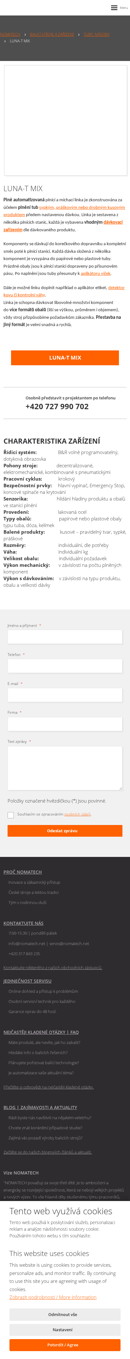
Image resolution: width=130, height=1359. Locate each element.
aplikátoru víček (95, 273)
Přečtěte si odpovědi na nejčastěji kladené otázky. (48, 1087)
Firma (15, 712)
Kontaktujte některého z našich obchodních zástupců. (52, 967)
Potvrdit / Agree (63, 1345)
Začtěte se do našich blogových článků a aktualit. (47, 1152)
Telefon (16, 654)
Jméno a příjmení (24, 625)
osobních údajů (77, 814)
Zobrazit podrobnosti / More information (53, 1297)
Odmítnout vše (63, 1314)
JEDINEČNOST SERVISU (27, 981)
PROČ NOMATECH (22, 872)
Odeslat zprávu (62, 831)
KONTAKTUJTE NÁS (23, 923)
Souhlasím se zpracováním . (54, 814)
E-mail (15, 683)
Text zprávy (19, 741)
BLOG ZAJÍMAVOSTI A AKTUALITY (40, 1107)
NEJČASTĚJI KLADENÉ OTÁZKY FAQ (41, 1032)
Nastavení (63, 1329)
